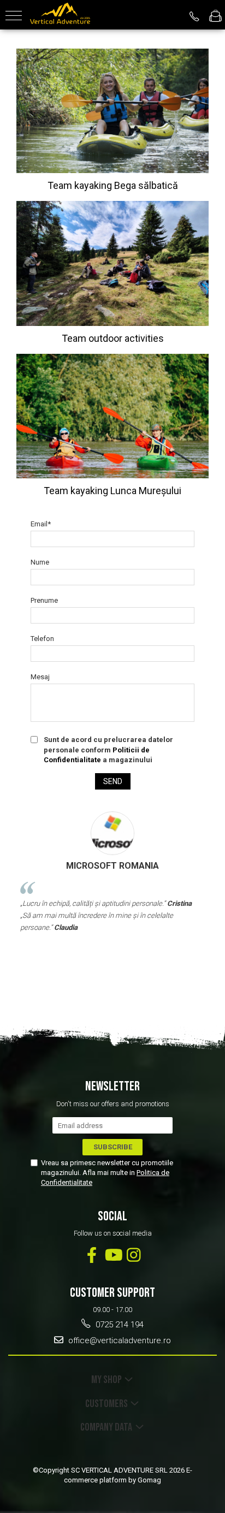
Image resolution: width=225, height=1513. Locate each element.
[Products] (13, 16)
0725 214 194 (118, 1325)
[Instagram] (133, 1255)
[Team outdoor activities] (112, 263)
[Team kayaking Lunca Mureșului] (112, 416)
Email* (41, 524)
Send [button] (112, 781)
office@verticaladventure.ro (118, 1340)
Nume (40, 562)
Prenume (44, 600)
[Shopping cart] (215, 17)
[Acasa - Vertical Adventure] (60, 14)
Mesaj (40, 677)
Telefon (42, 638)
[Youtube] (112, 1255)
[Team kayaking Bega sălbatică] (112, 111)
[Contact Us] (194, 16)
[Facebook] (92, 1255)
